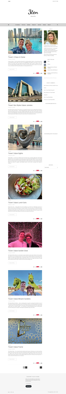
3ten (33, 12)
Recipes (39, 24)
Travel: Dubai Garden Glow (18, 251)
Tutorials (17, 24)
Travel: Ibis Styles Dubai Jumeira (20, 105)
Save (38, 73)
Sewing (28, 24)
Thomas (45, 99)
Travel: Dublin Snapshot (50, 90)
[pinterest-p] (56, 1)
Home (9, 1)
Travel (44, 24)
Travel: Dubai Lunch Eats (17, 203)
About (49, 24)
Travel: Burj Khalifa (49, 97)
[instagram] (53, 1)
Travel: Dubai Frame (15, 347)
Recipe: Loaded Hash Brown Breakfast (52, 73)
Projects (34, 24)
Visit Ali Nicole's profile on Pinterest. (50, 77)
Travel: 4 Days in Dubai (16, 57)
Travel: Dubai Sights (15, 153)
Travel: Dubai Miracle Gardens (19, 299)
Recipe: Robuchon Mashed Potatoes (52, 68)
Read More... (12, 69)
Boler (49, 61)
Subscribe (28, 386)
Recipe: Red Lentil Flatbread (52, 70)
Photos (23, 24)
